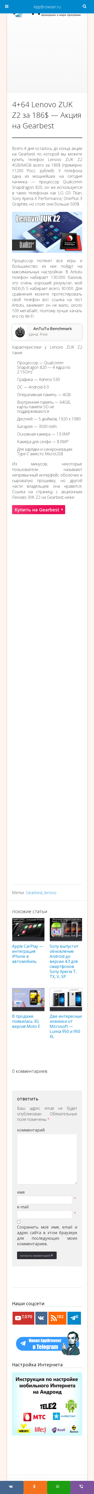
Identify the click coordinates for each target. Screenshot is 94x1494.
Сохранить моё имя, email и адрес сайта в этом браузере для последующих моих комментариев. (47, 1235)
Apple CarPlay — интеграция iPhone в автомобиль (27, 953)
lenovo (50, 892)
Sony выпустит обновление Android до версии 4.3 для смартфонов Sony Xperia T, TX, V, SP (64, 961)
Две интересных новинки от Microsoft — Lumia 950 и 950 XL (66, 1026)
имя (21, 1192)
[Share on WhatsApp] (59, 1487)
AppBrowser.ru (47, 7)
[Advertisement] (47, 57)
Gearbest (34, 892)
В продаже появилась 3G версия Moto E (26, 1021)
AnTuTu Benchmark (52, 328)
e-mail (23, 1207)
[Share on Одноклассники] (35, 1487)
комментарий (31, 1130)
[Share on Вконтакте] (12, 1487)
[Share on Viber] (82, 1487)
